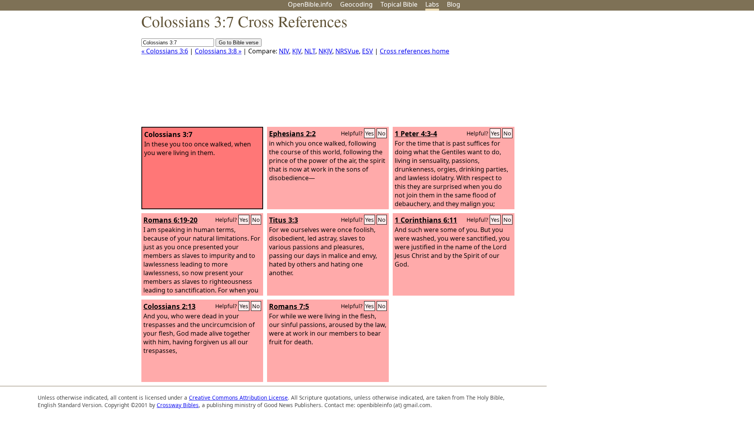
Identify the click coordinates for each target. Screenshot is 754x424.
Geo (356, 4)
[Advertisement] (674, 72)
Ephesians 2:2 (292, 133)
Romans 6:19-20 (170, 220)
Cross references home (414, 51)
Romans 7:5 (289, 306)
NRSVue (347, 51)
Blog (453, 4)
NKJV (325, 51)
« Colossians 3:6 (164, 51)
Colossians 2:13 (169, 306)
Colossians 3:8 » (218, 51)
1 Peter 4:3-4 (416, 133)
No (382, 133)
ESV (367, 51)
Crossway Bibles (178, 405)
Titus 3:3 (283, 220)
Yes (369, 133)
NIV (284, 51)
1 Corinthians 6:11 (426, 220)
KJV (296, 51)
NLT (309, 51)
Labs (432, 4)
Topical (399, 4)
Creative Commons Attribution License (238, 397)
